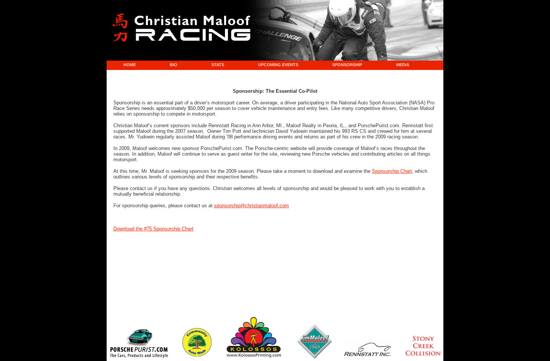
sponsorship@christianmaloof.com (251, 205)
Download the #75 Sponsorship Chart (153, 229)
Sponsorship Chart (392, 171)
